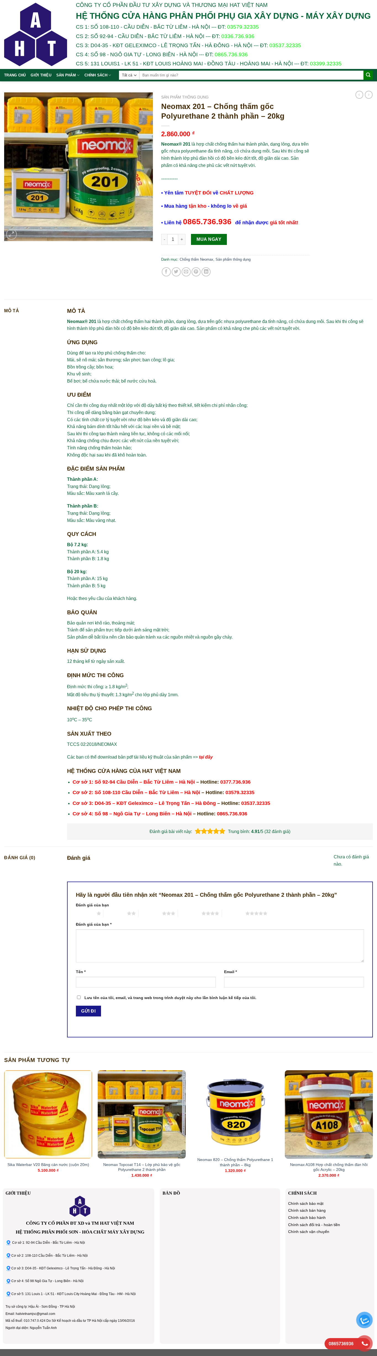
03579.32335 (243, 27)
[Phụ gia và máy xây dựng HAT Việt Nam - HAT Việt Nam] (36, 34)
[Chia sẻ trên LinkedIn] (206, 271)
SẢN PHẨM (66, 75)
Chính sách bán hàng (307, 1210)
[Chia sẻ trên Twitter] (176, 271)
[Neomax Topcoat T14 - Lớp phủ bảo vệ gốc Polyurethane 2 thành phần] (142, 1114)
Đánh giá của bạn (92, 905)
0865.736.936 (231, 54)
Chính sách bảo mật (305, 1204)
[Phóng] (11, 234)
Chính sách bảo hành (307, 1218)
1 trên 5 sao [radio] (85, 913)
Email (230, 972)
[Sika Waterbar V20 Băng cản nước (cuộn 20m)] (48, 1114)
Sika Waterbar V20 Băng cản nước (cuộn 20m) (48, 1164)
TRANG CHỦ (15, 75)
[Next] (372, 1129)
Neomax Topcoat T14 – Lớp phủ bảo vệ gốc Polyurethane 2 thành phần (141, 1167)
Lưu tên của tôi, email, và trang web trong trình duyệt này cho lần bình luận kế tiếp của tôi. (170, 997)
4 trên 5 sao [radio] (189, 913)
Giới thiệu (41, 75)
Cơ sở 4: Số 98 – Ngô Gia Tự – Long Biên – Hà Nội (132, 813)
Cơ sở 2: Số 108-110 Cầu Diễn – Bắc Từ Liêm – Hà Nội (136, 792)
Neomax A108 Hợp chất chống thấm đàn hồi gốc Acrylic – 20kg (329, 1167)
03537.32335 (285, 45)
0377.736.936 (235, 782)
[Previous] (4, 1129)
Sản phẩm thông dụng (185, 97)
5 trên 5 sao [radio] (233, 913)
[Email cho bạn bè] (186, 271)
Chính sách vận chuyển (308, 1232)
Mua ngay (209, 239)
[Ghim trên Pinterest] (196, 271)
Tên (81, 972)
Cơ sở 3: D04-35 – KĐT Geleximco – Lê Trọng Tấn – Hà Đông (144, 803)
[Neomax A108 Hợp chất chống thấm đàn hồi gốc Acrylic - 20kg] (329, 1114)
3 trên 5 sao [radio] (150, 913)
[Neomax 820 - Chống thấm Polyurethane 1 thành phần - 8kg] (235, 1112)
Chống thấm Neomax (196, 259)
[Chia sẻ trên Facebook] (166, 271)
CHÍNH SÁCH (95, 75)
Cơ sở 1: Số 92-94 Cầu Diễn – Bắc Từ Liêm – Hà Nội (134, 782)
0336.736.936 (237, 36)
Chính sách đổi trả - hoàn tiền (314, 1225)
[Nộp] (368, 75)
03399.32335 (326, 63)
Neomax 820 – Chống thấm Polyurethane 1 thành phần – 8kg (235, 1162)
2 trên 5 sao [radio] (115, 913)
